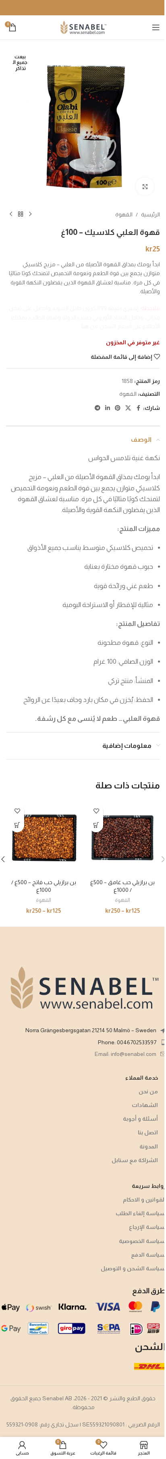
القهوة (124, 214)
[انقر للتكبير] (145, 186)
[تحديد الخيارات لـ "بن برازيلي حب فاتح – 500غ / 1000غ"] (17, 825)
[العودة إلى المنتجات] (20, 214)
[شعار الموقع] (83, 27)
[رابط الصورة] (83, 987)
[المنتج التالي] (11, 214)
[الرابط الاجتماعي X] (128, 408)
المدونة (148, 1146)
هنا (85, 326)
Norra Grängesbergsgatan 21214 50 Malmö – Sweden (90, 1030)
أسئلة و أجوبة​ (140, 1118)
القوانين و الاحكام (144, 1199)
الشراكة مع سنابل (135, 1160)
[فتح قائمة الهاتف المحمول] (156, 27)
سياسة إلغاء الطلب (141, 1213)
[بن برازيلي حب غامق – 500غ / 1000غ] (122, 837)
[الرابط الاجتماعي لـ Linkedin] (107, 408)
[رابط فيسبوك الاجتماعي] (138, 408)
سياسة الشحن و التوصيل (133, 1268)
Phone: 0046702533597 (127, 1042)
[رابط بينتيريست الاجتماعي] (117, 408)
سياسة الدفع (148, 1254)
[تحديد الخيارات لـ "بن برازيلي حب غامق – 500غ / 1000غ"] (96, 825)
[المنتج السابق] (30, 214)
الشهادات (145, 1105)
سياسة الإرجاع (147, 1227)
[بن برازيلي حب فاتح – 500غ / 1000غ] (43, 837)
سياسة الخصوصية (142, 1241)
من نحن (148, 1091)
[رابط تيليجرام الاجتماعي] (97, 408)
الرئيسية (150, 214)
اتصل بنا (148, 1132)
